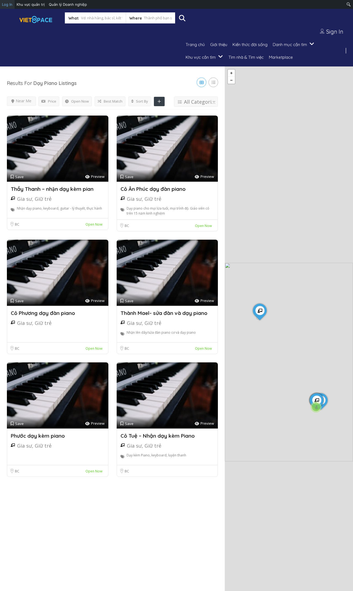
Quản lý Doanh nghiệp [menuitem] (68, 4)
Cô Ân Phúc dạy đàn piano (153, 189)
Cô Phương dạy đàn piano (43, 313)
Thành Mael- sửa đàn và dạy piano (164, 313)
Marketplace (281, 57)
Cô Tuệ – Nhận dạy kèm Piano (158, 435)
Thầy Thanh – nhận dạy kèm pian (52, 189)
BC (17, 224)
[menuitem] (348, 4)
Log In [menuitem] (7, 4)
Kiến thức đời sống (250, 44)
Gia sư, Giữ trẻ (34, 199)
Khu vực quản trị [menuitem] (31, 4)
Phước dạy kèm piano (38, 435)
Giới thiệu (218, 44)
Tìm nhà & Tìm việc (246, 57)
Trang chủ (195, 44)
